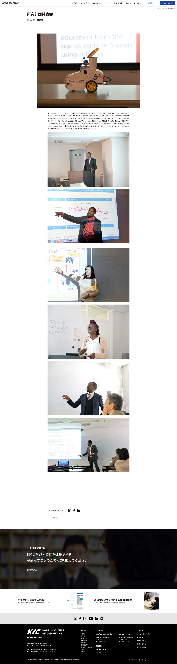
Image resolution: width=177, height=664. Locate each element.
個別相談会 (140, 641)
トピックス (127, 3)
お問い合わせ (141, 644)
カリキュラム (99, 639)
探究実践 (99, 646)
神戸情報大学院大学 (10, 3)
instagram (84, 618)
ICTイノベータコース (126, 634)
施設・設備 (84, 640)
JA (138, 3)
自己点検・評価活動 (86, 647)
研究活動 (40, 20)
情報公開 (83, 642)
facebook (74, 510)
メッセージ (84, 638)
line (101, 618)
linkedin (78, 510)
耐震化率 (83, 651)
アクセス (83, 649)
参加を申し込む (32, 570)
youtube (91, 618)
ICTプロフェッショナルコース (105, 634)
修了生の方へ (141, 647)
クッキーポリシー (131, 660)
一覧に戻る (55, 518)
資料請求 (150, 3)
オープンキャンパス (167, 3)
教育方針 (83, 636)
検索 (134, 3)
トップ (158, 8)
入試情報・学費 (97, 3)
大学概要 (83, 634)
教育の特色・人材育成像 (102, 637)
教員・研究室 (118, 3)
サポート (108, 3)
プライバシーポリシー (144, 660)
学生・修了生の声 (101, 641)
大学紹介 (74, 3)
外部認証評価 (84, 645)
